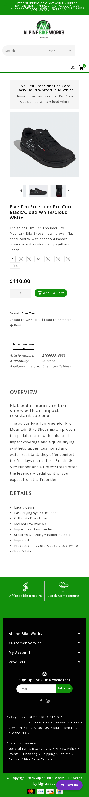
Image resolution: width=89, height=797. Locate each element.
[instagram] (48, 700)
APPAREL (60, 722)
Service (14, 759)
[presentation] (20, 190)
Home (20, 96)
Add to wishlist (26, 320)
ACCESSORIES (39, 722)
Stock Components (64, 596)
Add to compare (59, 320)
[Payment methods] (30, 791)
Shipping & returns (56, 754)
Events (14, 754)
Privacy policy (66, 748)
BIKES (75, 722)
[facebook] (41, 700)
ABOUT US (41, 728)
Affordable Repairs (25, 596)
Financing (30, 754)
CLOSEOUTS (17, 733)
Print (18, 325)
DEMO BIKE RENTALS (44, 717)
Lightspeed (47, 783)
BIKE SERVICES (64, 728)
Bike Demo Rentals (38, 759)
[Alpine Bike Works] (44, 31)
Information (23, 344)
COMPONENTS (19, 728)
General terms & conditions (30, 748)
